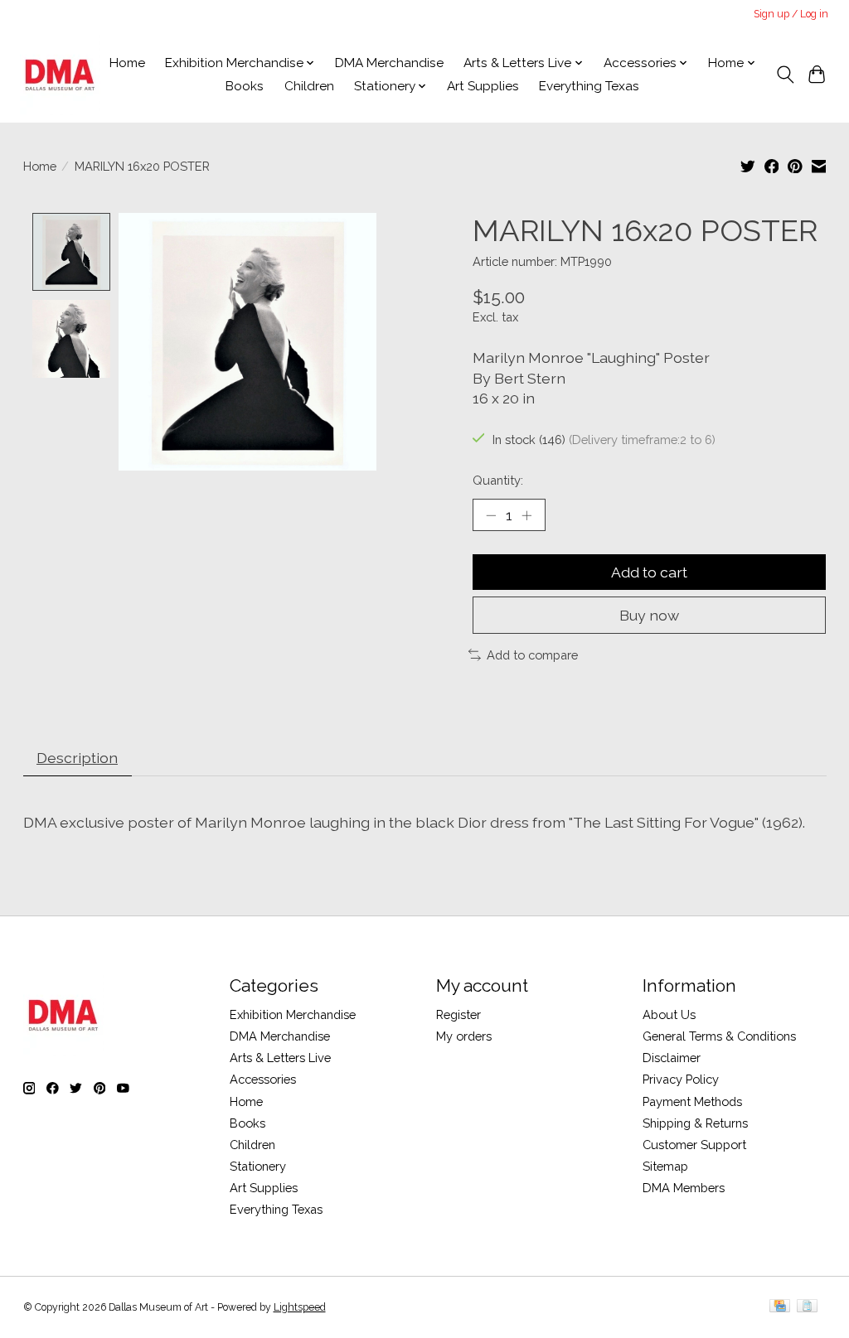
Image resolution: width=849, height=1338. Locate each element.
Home (127, 63)
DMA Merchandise (389, 63)
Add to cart (649, 572)
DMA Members (684, 1188)
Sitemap (665, 1166)
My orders (464, 1036)
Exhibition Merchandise (293, 1014)
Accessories (263, 1079)
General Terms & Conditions (719, 1036)
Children (309, 86)
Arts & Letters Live (280, 1058)
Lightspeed (300, 1307)
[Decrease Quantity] (490, 515)
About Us (669, 1014)
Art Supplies (483, 86)
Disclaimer (672, 1058)
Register (458, 1014)
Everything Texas (589, 86)
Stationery (258, 1166)
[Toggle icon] (785, 74)
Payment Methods (692, 1101)
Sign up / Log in (791, 14)
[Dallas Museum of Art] (60, 74)
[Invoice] (807, 1307)
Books (245, 86)
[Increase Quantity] (526, 515)
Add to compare (532, 655)
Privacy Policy (681, 1079)
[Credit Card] (779, 1307)
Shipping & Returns (695, 1123)
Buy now (649, 615)
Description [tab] (77, 757)
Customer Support (694, 1145)
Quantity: (498, 480)
